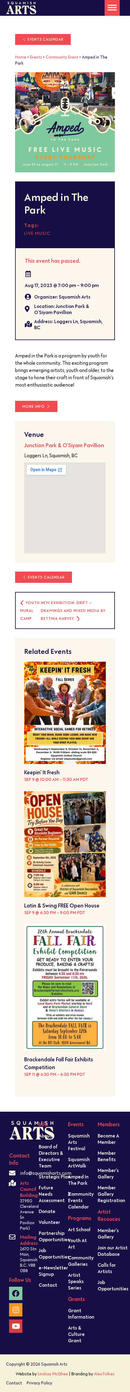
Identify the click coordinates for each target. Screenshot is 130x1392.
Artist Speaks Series (76, 1281)
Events (36, 57)
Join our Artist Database (113, 1251)
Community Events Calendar (81, 1200)
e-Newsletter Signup (53, 1271)
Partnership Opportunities (54, 1236)
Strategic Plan (54, 1177)
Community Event (62, 57)
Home (20, 57)
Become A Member (108, 1139)
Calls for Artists (107, 1268)
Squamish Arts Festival (79, 1142)
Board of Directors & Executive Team (51, 1156)
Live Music (37, 233)
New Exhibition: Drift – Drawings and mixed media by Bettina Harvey (73, 610)
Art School (79, 1229)
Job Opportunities (54, 1253)
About (45, 1136)
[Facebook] (15, 1293)
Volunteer (49, 1222)
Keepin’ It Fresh (42, 772)
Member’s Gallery (108, 1173)
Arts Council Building (29, 1189)
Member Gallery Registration (111, 1193)
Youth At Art (77, 1243)
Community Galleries (81, 1261)
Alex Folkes (104, 1374)
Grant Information (81, 1313)
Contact (48, 1285)
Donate (47, 1211)
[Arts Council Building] (12, 1183)
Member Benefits (107, 1156)
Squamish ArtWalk (79, 1162)
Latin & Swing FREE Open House (61, 905)
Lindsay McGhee (53, 1374)
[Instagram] (15, 1309)
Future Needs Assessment (52, 1193)
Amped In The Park (78, 1180)
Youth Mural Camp (30, 610)
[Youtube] (15, 1326)
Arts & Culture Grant (76, 1334)
